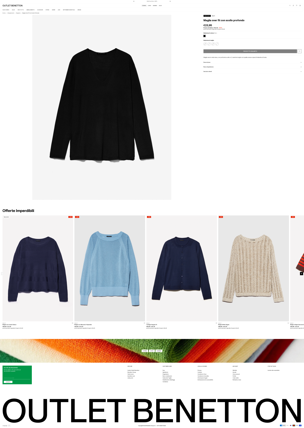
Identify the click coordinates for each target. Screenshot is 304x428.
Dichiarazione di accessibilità (205, 379)
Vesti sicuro (131, 374)
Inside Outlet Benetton (133, 370)
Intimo (47, 9)
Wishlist (235, 370)
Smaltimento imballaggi (169, 379)
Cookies (200, 372)
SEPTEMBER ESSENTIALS (69, 9)
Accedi (234, 372)
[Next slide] (301, 273)
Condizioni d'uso (202, 374)
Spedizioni (165, 372)
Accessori (40, 9)
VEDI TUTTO (21, 9)
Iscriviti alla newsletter (273, 370)
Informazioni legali (202, 378)
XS (205, 44)
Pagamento (166, 374)
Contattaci (165, 381)
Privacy (199, 370)
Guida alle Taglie (167, 378)
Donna (144, 5)
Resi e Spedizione (252, 67)
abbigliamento (10, 13)
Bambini (155, 5)
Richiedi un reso (237, 379)
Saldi (160, 5)
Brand (79, 9)
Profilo (234, 376)
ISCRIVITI (8, 382)
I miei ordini (236, 378)
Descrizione (252, 62)
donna (4, 13)
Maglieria (18, 13)
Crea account (236, 374)
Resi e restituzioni (167, 376)
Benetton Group (132, 372)
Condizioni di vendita (203, 376)
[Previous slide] (2, 273)
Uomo (149, 5)
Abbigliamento (30, 9)
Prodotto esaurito (250, 51)
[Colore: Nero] (204, 36)
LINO (59, 9)
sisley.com (130, 378)
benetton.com (131, 376)
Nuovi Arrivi (6, 9)
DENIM (53, 9)
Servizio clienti (252, 71)
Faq (164, 370)
